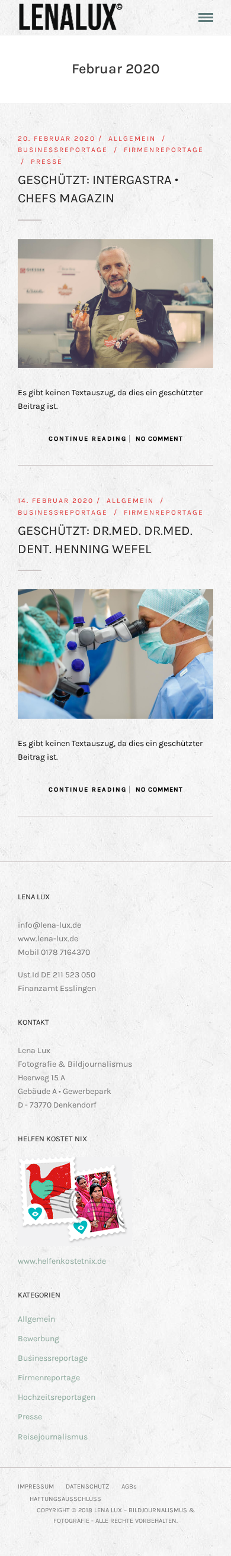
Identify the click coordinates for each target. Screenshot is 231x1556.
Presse (47, 161)
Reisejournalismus (53, 1437)
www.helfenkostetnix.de (62, 1261)
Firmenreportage (164, 150)
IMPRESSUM (36, 1486)
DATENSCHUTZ (88, 1486)
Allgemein (132, 138)
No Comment (159, 439)
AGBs (129, 1486)
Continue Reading (88, 439)
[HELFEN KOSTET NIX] (75, 1243)
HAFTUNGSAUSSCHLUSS (65, 1499)
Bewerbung (38, 1339)
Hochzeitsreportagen (56, 1397)
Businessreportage (63, 150)
